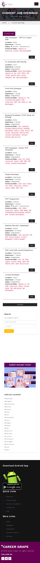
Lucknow (9, 436)
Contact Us (10, 507)
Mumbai (8, 406)
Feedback (9, 525)
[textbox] (20, 321)
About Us (9, 496)
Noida (7, 412)
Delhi (7, 428)
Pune (7, 415)
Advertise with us (12, 532)
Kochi (7, 447)
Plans (8, 521)
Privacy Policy (11, 500)
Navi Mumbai (10, 444)
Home (4, 23)
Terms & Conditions (13, 504)
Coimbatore (9, 439)
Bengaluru (9, 401)
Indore (8, 420)
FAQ (7, 511)
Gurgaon (8, 423)
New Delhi (9, 433)
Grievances (10, 529)
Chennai (8, 409)
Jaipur (8, 450)
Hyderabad (9, 398)
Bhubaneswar (10, 404)
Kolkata (8, 425)
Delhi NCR (9, 431)
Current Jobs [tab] (9, 34)
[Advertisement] (17, 349)
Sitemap (9, 536)
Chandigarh (9, 441)
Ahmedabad (9, 417)
